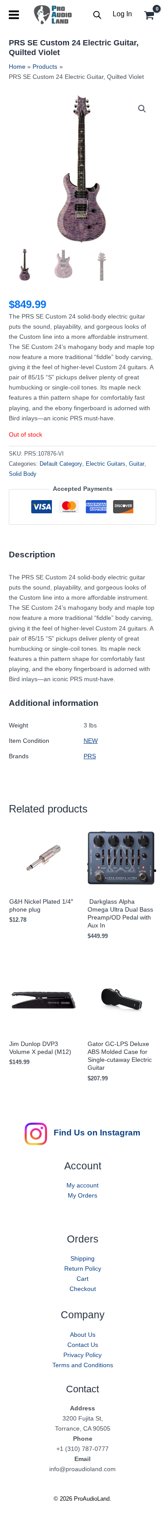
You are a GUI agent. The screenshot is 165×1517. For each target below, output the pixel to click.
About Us (82, 1334)
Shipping (82, 1258)
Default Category (61, 464)
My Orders (82, 1195)
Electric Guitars (105, 464)
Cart (82, 1278)
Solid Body (23, 474)
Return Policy (82, 1268)
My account (82, 1185)
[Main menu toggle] (14, 14)
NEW (91, 740)
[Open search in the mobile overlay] (97, 15)
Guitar (136, 464)
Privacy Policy (82, 1354)
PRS (90, 756)
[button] (142, 109)
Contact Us (82, 1344)
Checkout (83, 1288)
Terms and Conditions (82, 1365)
